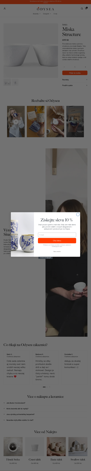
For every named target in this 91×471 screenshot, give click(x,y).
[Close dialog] (77, 214)
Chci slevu (57, 240)
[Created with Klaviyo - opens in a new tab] (45, 258)
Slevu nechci (57, 251)
